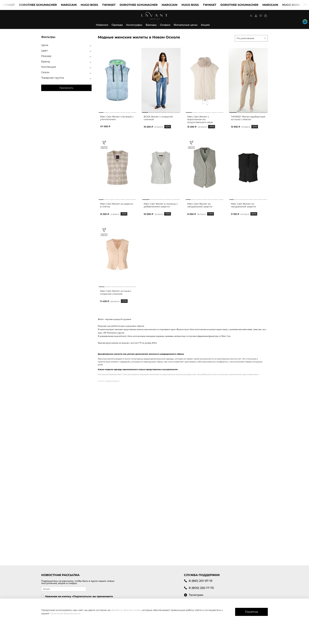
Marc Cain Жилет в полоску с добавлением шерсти (161, 205)
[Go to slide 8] (264, 198)
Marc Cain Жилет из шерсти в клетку (116, 205)
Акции (205, 24)
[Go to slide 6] (177, 111)
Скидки (165, 24)
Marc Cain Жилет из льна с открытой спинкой (115, 292)
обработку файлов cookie (126, 610)
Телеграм (196, 595)
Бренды (151, 24)
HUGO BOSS (77, 4)
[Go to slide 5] (170, 111)
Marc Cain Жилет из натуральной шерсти (199, 205)
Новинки (102, 24)
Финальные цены (185, 24)
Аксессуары (134, 24)
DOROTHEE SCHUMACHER (26, 4)
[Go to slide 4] (164, 111)
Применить (66, 87)
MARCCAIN (57, 4)
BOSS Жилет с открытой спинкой (158, 118)
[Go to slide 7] (134, 198)
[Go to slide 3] (158, 111)
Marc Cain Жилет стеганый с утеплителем (117, 118)
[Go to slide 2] (151, 111)
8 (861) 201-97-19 (200, 581)
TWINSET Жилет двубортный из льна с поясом (248, 118)
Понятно (251, 611)
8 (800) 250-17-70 (201, 588)
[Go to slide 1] (145, 111)
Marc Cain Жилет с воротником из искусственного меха (200, 119)
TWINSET (97, 4)
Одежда (117, 24)
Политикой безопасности (65, 613)
